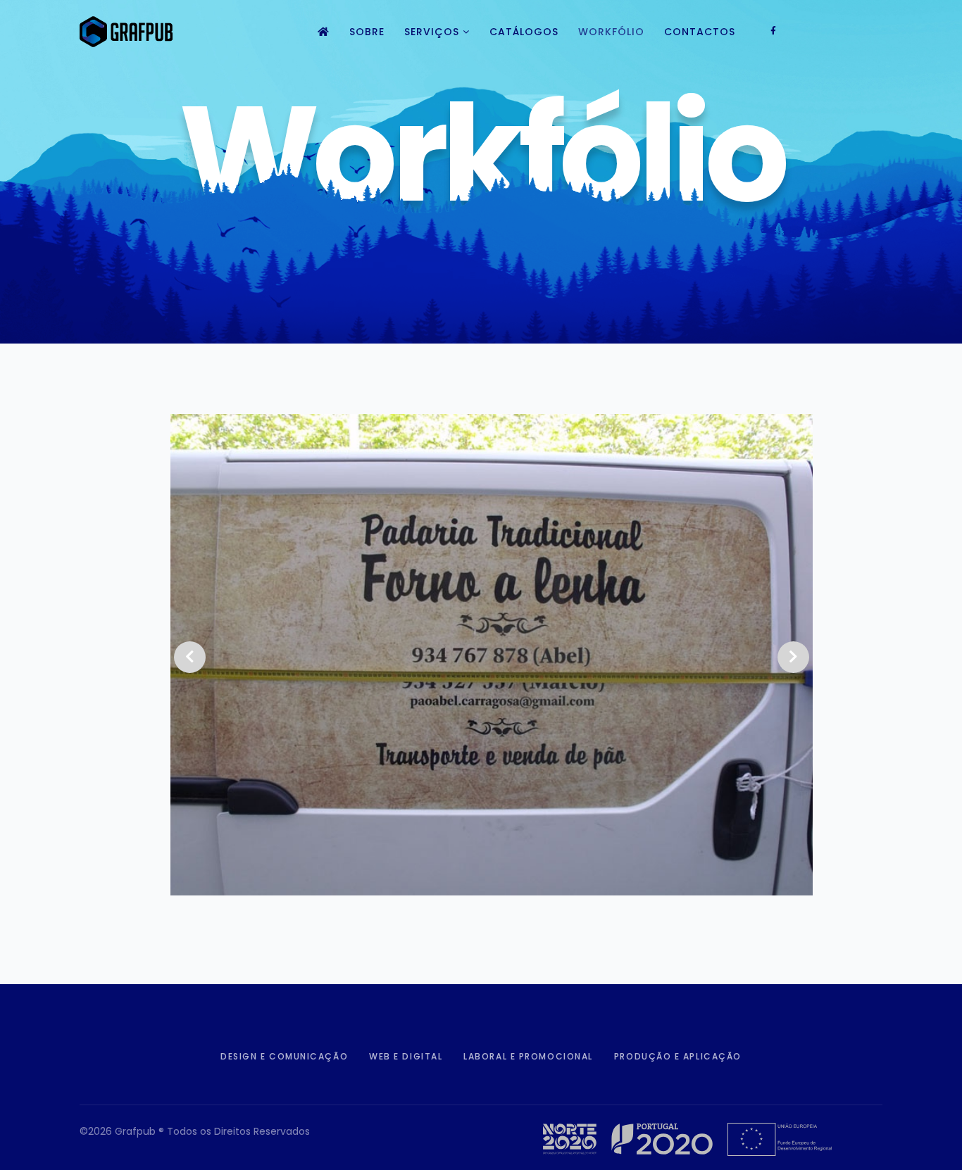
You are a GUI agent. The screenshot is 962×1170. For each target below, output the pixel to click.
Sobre (367, 32)
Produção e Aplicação (678, 1056)
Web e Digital (405, 1056)
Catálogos (523, 32)
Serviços (431, 32)
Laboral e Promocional (528, 1056)
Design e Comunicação (284, 1056)
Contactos (699, 32)
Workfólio (611, 32)
